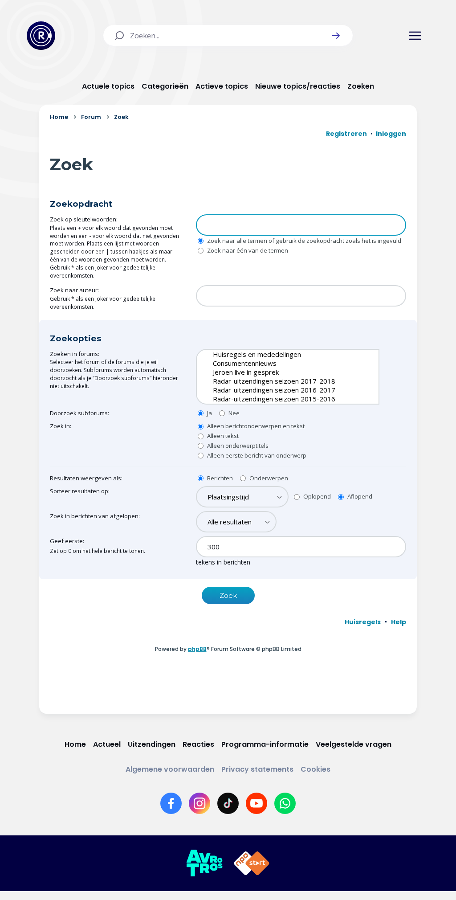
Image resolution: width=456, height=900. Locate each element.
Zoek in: (60, 426)
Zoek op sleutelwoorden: (84, 219)
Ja (209, 413)
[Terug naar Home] (41, 35)
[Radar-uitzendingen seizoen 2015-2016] (281, 398)
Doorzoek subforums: (79, 413)
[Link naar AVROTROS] (204, 863)
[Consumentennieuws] (281, 363)
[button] (336, 35)
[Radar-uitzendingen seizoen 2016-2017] (281, 389)
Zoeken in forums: (74, 354)
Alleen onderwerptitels (237, 446)
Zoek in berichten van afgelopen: (95, 516)
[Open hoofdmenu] (415, 35)
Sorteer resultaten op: (80, 491)
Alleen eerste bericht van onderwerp (256, 455)
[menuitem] (363, 622)
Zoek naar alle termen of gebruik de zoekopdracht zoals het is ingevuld (303, 241)
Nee (233, 413)
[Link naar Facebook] (171, 803)
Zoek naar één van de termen (247, 250)
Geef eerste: (67, 541)
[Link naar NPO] (251, 863)
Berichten (219, 478)
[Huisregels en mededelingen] (281, 354)
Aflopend (359, 496)
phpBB (197, 649)
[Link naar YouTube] (256, 803)
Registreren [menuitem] (346, 133)
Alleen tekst (222, 436)
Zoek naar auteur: (74, 290)
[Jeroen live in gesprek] (281, 372)
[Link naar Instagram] (199, 803)
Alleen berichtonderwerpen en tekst (255, 426)
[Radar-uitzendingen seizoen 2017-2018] (281, 380)
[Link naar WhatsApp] (285, 803)
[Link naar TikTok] (228, 803)
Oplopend (316, 496)
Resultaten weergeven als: (86, 478)
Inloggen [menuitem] (391, 133)
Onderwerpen (268, 478)
